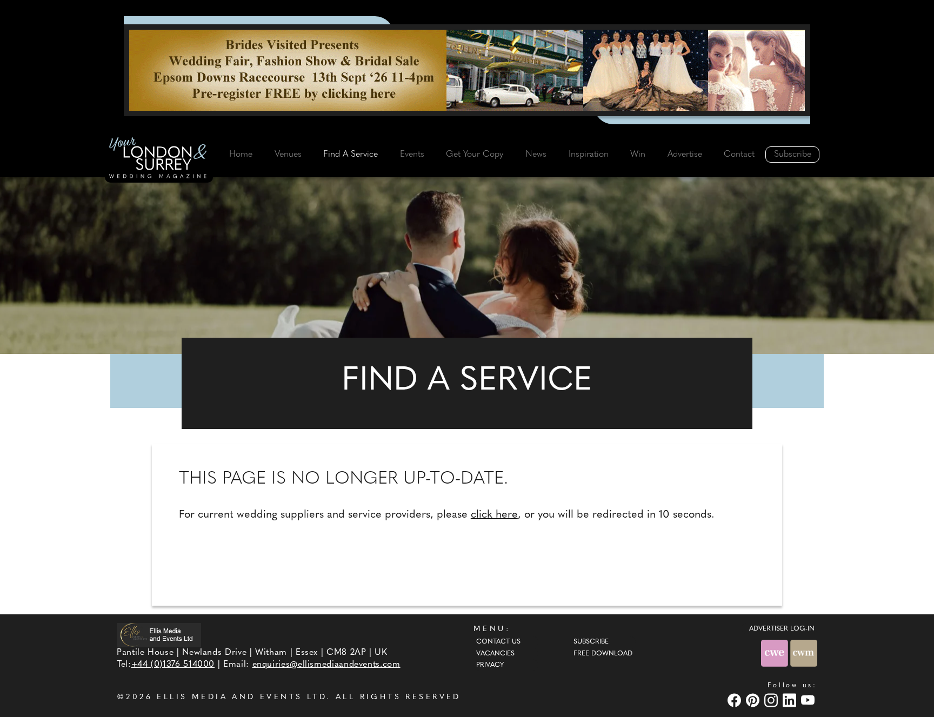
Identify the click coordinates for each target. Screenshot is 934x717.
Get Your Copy (474, 154)
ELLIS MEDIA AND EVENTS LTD (241, 697)
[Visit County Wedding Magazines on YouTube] (809, 700)
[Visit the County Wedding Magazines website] (803, 653)
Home (240, 154)
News (535, 154)
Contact (739, 154)
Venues (288, 154)
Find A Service (350, 154)
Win (637, 154)
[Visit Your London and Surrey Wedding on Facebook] (736, 700)
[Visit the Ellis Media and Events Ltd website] (159, 635)
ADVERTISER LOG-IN (782, 629)
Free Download (602, 654)
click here (494, 515)
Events (412, 154)
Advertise (685, 154)
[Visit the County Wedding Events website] (775, 653)
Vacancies (495, 654)
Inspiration (589, 154)
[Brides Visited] (467, 70)
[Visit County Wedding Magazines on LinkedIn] (791, 700)
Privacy (490, 665)
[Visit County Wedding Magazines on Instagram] (772, 700)
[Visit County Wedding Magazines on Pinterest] (754, 700)
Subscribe (792, 154)
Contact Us (498, 642)
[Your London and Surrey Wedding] (159, 159)
